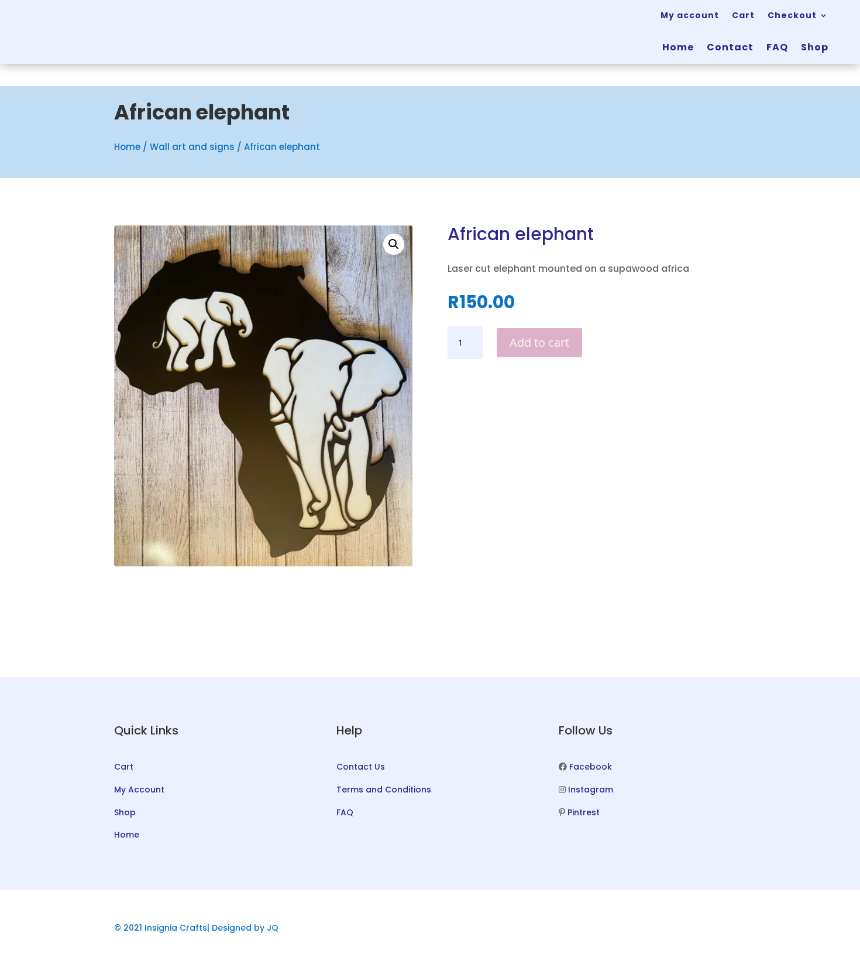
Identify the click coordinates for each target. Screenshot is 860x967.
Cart (743, 15)
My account (690, 15)
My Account (139, 789)
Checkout (792, 15)
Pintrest (583, 812)
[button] (393, 244)
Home (678, 47)
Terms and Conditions (383, 789)
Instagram (590, 789)
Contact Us (360, 767)
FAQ (777, 47)
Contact (730, 47)
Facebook (590, 767)
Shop (814, 47)
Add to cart (539, 342)
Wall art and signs (192, 147)
